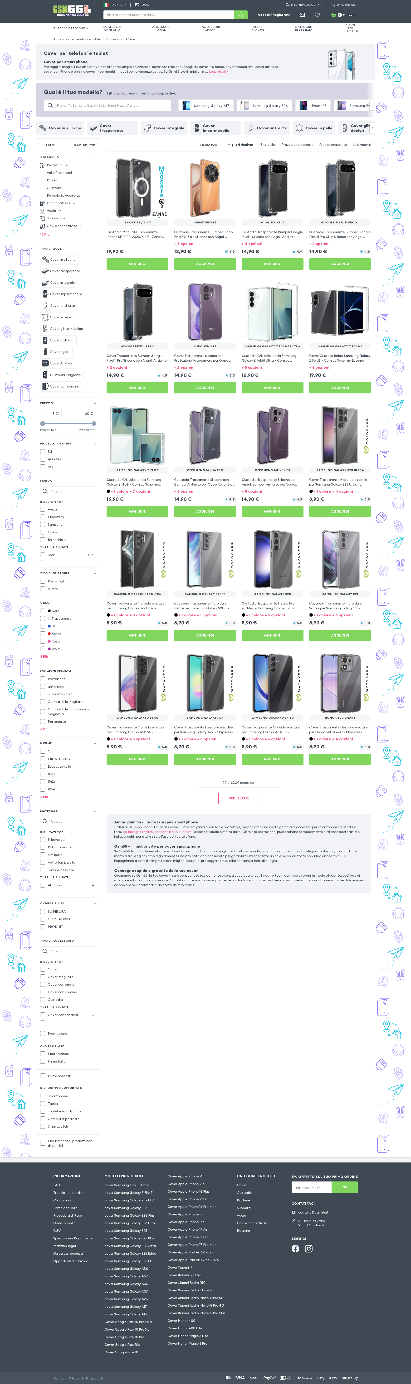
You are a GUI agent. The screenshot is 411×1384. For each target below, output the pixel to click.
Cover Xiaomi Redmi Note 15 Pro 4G (195, 1305)
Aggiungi (138, 264)
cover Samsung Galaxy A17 (125, 1306)
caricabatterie (165, 832)
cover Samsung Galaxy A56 (126, 1268)
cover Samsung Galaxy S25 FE (128, 1261)
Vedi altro (239, 798)
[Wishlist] (317, 14)
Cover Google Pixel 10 (121, 1352)
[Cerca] (241, 14)
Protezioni (114, 39)
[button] (205, 243)
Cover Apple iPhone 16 (184, 1176)
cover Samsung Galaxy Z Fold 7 (129, 1200)
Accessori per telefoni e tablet (77, 39)
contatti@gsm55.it (313, 1212)
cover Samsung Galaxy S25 (125, 1230)
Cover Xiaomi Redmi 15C (186, 1282)
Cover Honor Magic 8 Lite (187, 1336)
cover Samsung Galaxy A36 (126, 1284)
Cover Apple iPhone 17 (184, 1214)
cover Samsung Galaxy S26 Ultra (130, 1223)
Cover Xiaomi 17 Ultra (184, 1275)
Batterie (243, 1200)
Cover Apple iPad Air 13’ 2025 (190, 1252)
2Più (44, 797)
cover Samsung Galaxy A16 (125, 1314)
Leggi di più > (218, 71)
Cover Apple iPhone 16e (185, 1184)
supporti (185, 832)
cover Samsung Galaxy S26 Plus (129, 1215)
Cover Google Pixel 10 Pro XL (126, 1329)
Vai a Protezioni (59, 172)
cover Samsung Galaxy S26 (125, 1208)
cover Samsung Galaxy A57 (126, 1276)
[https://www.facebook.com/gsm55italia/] (295, 1248)
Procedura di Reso (67, 1215)
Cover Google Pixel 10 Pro (124, 1337)
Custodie (54, 188)
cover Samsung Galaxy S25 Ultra (130, 1246)
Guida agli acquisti (68, 1253)
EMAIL (145, 4)
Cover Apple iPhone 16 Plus (188, 1191)
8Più (44, 656)
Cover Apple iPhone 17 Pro (188, 1237)
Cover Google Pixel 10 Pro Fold (128, 1322)
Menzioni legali (65, 1246)
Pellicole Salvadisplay (64, 195)
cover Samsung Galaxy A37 (126, 1291)
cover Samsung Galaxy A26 (126, 1299)
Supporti (244, 1208)
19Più (44, 234)
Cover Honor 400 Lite (184, 1328)
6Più (44, 729)
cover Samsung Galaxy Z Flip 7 (128, 1192)
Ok (344, 1187)
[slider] (42, 423)
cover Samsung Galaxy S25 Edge (130, 1253)
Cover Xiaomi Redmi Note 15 (189, 1290)
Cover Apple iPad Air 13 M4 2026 (193, 1260)
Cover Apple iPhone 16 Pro (188, 1199)
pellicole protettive (138, 832)
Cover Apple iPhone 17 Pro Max (191, 1244)
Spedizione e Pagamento (73, 1238)
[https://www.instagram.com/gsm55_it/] (309, 1248)
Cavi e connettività (252, 1223)
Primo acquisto (65, 1208)
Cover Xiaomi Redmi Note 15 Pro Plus (196, 1313)
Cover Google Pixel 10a (122, 1344)
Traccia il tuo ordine (68, 1192)
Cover (131, 39)
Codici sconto (64, 1223)
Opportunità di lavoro (70, 1261)
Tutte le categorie (69, 28)
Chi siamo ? (62, 1200)
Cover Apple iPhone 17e (185, 1222)
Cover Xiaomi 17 (180, 1267)
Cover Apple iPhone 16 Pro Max (191, 1207)
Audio (241, 1215)
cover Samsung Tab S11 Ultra (126, 1185)
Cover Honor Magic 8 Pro (187, 1343)
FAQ (56, 1185)
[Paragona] (152, 164)
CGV (57, 1230)
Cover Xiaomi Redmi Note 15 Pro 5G (195, 1298)
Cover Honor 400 (181, 1320)
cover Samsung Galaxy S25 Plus (129, 1238)
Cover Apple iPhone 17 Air (187, 1229)
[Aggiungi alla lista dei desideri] (162, 164)
